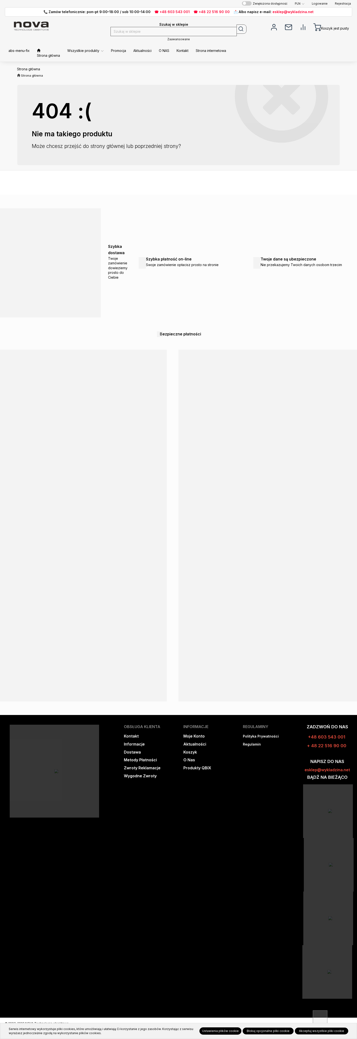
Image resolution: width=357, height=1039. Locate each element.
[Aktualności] (288, 27)
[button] (299, 3)
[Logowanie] (274, 27)
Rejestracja (343, 3)
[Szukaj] (241, 29)
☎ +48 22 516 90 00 (212, 12)
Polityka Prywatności (261, 736)
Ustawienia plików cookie (220, 1031)
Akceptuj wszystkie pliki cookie (321, 1031)
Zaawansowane (178, 39)
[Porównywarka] (303, 27)
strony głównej (107, 146)
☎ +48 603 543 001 (172, 12)
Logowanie (320, 3)
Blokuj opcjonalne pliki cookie (268, 1031)
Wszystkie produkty (83, 51)
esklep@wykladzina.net (293, 12)
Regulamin (252, 744)
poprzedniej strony (156, 146)
